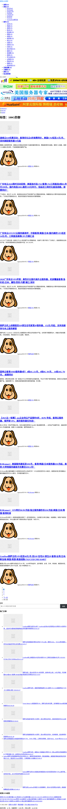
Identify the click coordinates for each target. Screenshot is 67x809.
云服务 (25, 799)
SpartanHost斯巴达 (12, 19)
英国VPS (9, 36)
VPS (51, 797)
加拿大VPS (10, 44)
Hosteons (9, 17)
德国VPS (9, 34)
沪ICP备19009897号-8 (31, 804)
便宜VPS (31, 166)
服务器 (13, 797)
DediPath (9, 13)
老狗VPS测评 (4, 1)
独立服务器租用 (28, 801)
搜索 (1, 603)
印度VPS (9, 46)
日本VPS (9, 24)
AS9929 (38, 801)
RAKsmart (10, 10)
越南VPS (9, 51)
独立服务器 (34, 799)
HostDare (9, 16)
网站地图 (20, 804)
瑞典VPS (9, 63)
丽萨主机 (31, 354)
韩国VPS (9, 26)
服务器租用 (52, 799)
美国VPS (9, 28)
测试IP (21, 797)
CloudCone (10, 14)
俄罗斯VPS (10, 38)
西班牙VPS (10, 61)
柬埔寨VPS (10, 53)
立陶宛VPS (10, 59)
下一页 (5, 597)
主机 (46, 797)
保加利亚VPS (11, 65)
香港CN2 (43, 799)
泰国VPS (9, 55)
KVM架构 (11, 801)
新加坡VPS (10, 32)
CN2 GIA (38, 797)
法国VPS (9, 42)
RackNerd (10, 8)
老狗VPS (4, 797)
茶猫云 (60, 799)
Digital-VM (10, 11)
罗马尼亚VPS (11, 57)
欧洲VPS (9, 30)
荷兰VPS (9, 40)
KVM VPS (7, 799)
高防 (19, 801)
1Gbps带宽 (17, 799)
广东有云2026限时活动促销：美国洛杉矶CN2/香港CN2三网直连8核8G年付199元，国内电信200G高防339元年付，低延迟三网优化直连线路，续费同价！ (33, 187)
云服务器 (29, 797)
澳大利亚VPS (11, 49)
